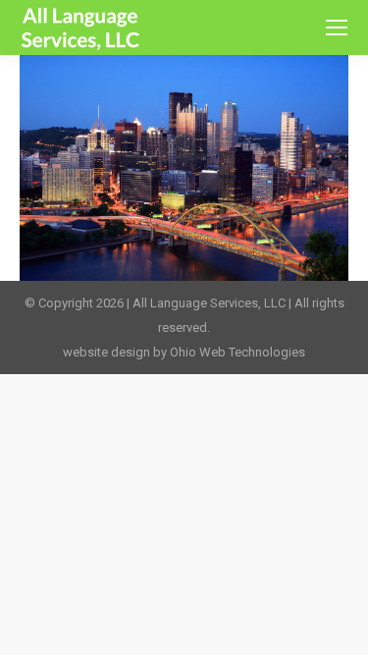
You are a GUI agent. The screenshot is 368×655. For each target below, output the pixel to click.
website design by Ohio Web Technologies (184, 352)
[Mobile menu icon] (336, 27)
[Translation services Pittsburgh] (184, 168)
